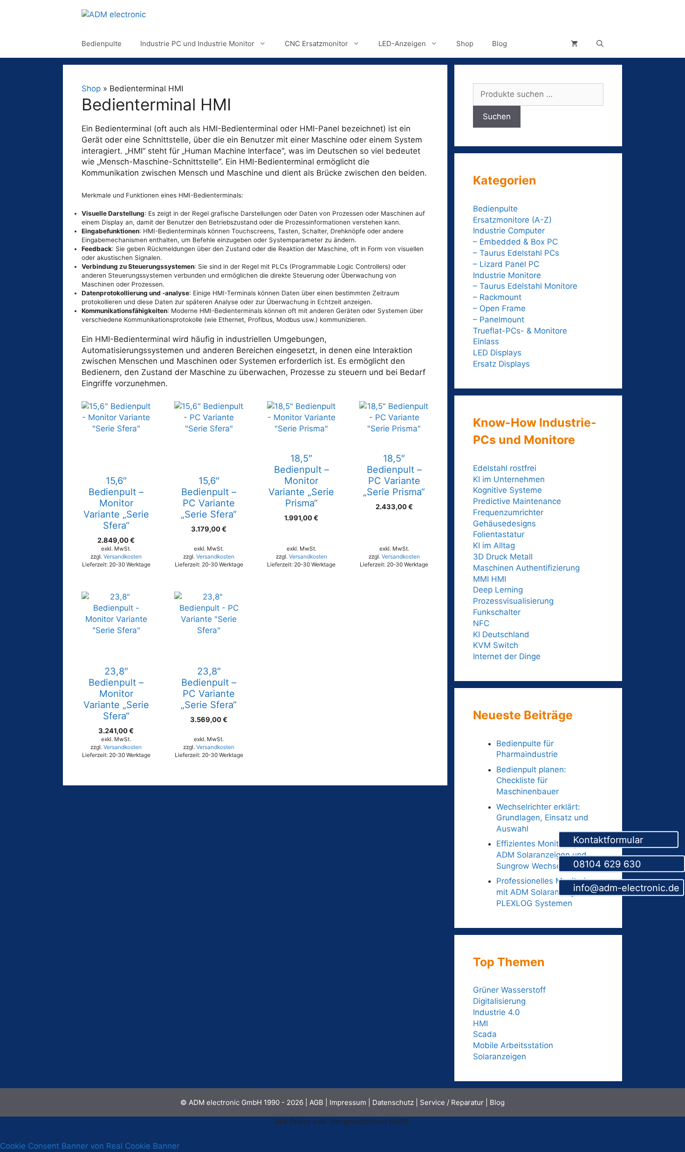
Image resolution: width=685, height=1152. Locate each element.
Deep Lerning (498, 589)
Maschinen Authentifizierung (526, 568)
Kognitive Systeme (507, 490)
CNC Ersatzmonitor (316, 43)
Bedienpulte (102, 43)
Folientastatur (498, 534)
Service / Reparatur (452, 1102)
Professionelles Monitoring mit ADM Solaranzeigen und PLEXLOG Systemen (548, 892)
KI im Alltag (494, 545)
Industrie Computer (509, 230)
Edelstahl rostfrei (504, 468)
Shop (464, 43)
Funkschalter (497, 612)
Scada (485, 1034)
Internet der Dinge (507, 656)
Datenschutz (393, 1102)
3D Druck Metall (503, 556)
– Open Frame (499, 308)
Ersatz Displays (502, 363)
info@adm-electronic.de (624, 888)
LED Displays (497, 352)
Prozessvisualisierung (513, 601)
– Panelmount (498, 319)
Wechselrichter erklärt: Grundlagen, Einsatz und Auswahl (542, 818)
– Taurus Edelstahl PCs (516, 253)
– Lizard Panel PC (506, 264)
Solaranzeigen (499, 1056)
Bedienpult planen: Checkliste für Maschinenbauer (531, 781)
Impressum (347, 1102)
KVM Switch (495, 645)
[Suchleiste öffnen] (600, 44)
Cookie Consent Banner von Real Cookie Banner (89, 1146)
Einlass (486, 341)
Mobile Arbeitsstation (513, 1045)
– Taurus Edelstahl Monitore (525, 286)
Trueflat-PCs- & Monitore (520, 330)
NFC (481, 623)
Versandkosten (122, 556)
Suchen (497, 116)
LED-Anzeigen (402, 43)
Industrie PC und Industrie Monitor (197, 43)
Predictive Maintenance (517, 501)
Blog (499, 43)
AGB (316, 1102)
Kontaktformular (622, 839)
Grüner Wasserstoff (509, 990)
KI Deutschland (501, 634)
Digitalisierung (499, 1001)
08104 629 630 (625, 864)
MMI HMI (489, 579)
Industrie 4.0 (496, 1012)
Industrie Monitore (507, 275)
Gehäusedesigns (504, 523)
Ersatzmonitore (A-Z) (512, 220)
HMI (480, 1023)
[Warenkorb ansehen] (574, 44)
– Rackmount (497, 297)
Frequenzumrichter (508, 512)
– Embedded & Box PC (515, 241)
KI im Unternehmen (509, 479)
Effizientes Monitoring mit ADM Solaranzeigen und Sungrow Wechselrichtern (543, 855)
